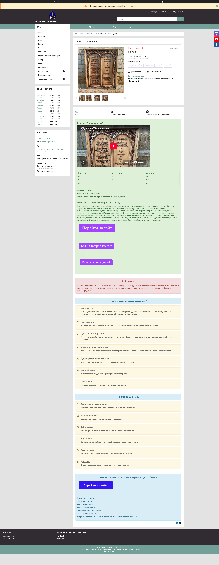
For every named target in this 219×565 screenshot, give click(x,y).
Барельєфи (42, 48)
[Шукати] (180, 19)
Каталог (85, 27)
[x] (180, 523)
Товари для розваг (45, 79)
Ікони (97, 34)
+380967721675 (8, 539)
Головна (76, 27)
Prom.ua (120, 547)
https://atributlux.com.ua (48, 139)
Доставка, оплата (100, 27)
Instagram (61, 539)
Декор (40, 60)
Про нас (132, 27)
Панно (40, 44)
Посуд (40, 63)
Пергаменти (43, 67)
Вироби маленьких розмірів (49, 56)
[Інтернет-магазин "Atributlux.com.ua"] (52, 15)
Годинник (42, 52)
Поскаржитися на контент (112, 549)
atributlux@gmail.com (47, 142)
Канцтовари (43, 71)
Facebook (60, 536)
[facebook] (177, 523)
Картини (41, 36)
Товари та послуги (85, 34)
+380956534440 (8, 536)
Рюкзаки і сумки (44, 75)
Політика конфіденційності (131, 549)
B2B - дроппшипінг (118, 27)
